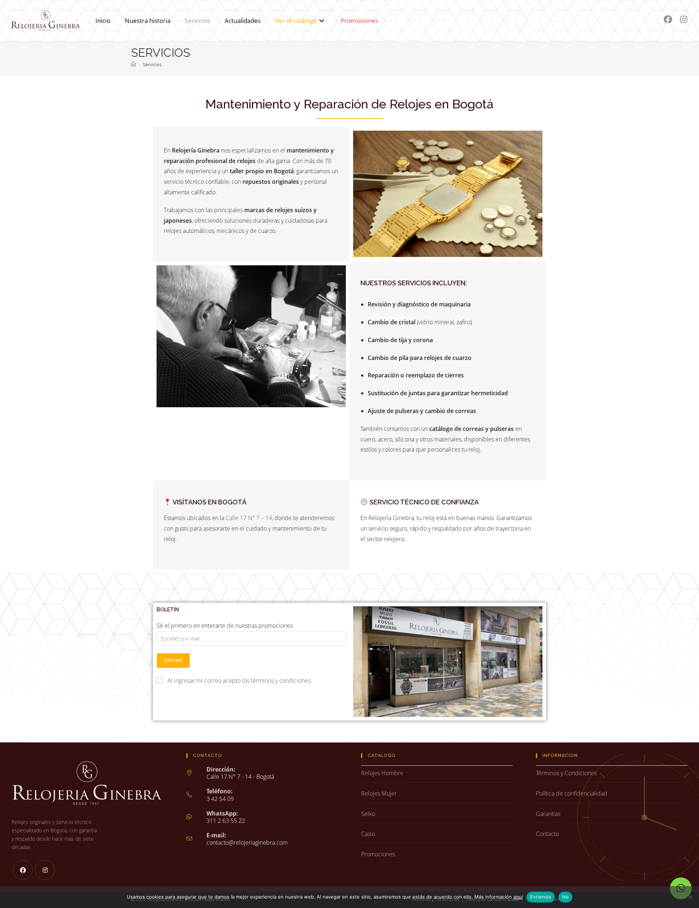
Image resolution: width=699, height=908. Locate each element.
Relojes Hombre (382, 773)
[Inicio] (133, 64)
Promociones (378, 854)
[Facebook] (23, 870)
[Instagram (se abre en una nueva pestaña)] (683, 19)
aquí (518, 897)
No (565, 897)
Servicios (152, 64)
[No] (690, 897)
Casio (368, 834)
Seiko (368, 814)
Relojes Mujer (379, 793)
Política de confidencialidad (571, 793)
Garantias (548, 814)
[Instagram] (45, 870)
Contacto (547, 834)
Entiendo (540, 897)
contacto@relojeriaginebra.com (247, 842)
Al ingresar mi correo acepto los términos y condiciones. (239, 681)
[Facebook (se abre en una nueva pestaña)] (668, 19)
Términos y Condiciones (566, 773)
